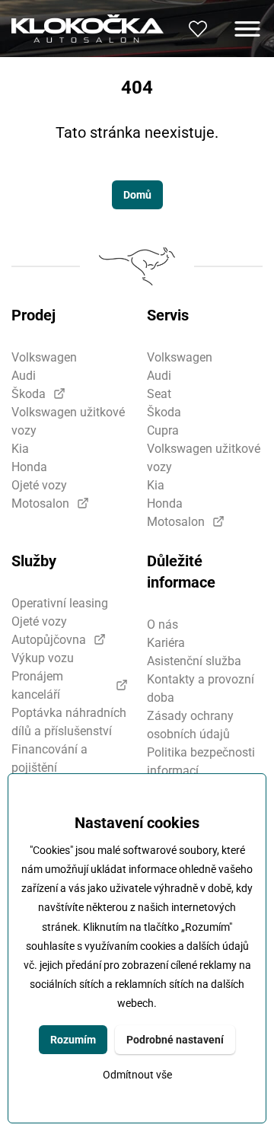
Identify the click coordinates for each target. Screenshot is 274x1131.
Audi (23, 375)
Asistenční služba (194, 661)
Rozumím (73, 1040)
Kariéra (166, 643)
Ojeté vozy (39, 485)
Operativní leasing (59, 603)
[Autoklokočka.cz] (87, 28)
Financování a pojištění (49, 758)
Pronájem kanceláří (37, 685)
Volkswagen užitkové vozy (68, 421)
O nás (162, 624)
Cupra (163, 430)
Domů (137, 195)
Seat (159, 394)
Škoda (28, 394)
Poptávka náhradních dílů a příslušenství (68, 722)
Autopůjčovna (48, 639)
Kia (20, 448)
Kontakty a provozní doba (200, 688)
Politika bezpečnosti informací (201, 761)
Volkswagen (44, 357)
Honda (29, 467)
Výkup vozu (42, 658)
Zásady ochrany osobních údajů (190, 725)
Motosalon (40, 503)
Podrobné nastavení (175, 1040)
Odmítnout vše (137, 1075)
